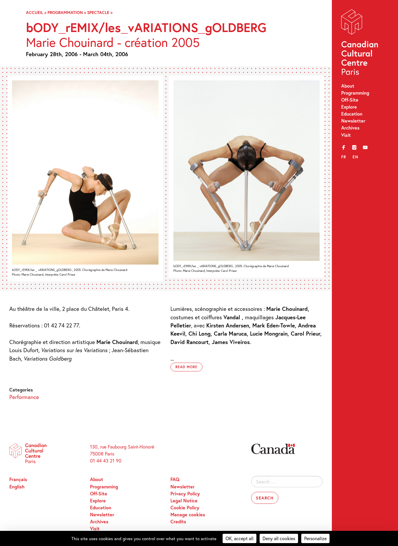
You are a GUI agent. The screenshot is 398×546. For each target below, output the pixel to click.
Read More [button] (186, 367)
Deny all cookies (279, 538)
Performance (24, 396)
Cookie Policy (184, 507)
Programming (355, 93)
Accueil (34, 12)
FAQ (174, 479)
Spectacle (98, 12)
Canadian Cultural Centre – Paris (360, 43)
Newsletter (353, 121)
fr (343, 156)
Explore (349, 107)
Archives (350, 128)
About (347, 86)
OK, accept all (239, 538)
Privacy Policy (185, 493)
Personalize (315, 538)
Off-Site (349, 100)
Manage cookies (187, 514)
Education (351, 114)
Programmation (65, 12)
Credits (178, 521)
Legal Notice (184, 500)
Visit (346, 135)
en (355, 156)
